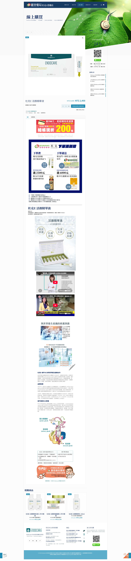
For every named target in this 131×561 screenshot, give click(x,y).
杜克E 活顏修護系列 (58, 20)
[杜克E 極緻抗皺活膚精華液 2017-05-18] (4, 555)
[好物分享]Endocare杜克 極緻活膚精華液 (97, 85)
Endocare (31, 112)
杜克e (38, 112)
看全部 (84, 32)
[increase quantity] (69, 106)
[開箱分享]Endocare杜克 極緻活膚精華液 (97, 94)
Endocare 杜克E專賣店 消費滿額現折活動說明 (97, 75)
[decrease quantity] (63, 106)
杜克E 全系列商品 (48, 20)
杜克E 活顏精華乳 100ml (77, 514)
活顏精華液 (43, 112)
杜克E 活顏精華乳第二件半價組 (35, 515)
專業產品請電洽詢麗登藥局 (78, 106)
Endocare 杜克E (30, 534)
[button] (82, 38)
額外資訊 (33, 117)
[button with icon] (29, 540)
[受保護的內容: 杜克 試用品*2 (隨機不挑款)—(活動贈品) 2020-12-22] (127, 555)
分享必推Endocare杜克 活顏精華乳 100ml (97, 80)
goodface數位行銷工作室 (75, 554)
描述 (28, 117)
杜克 (35, 112)
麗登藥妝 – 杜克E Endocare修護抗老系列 (55, 481)
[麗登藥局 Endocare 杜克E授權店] (40, 5)
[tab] (27, 117)
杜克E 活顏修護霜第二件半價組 (56, 515)
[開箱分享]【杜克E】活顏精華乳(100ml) (97, 89)
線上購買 (40, 20)
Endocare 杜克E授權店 (31, 20)
